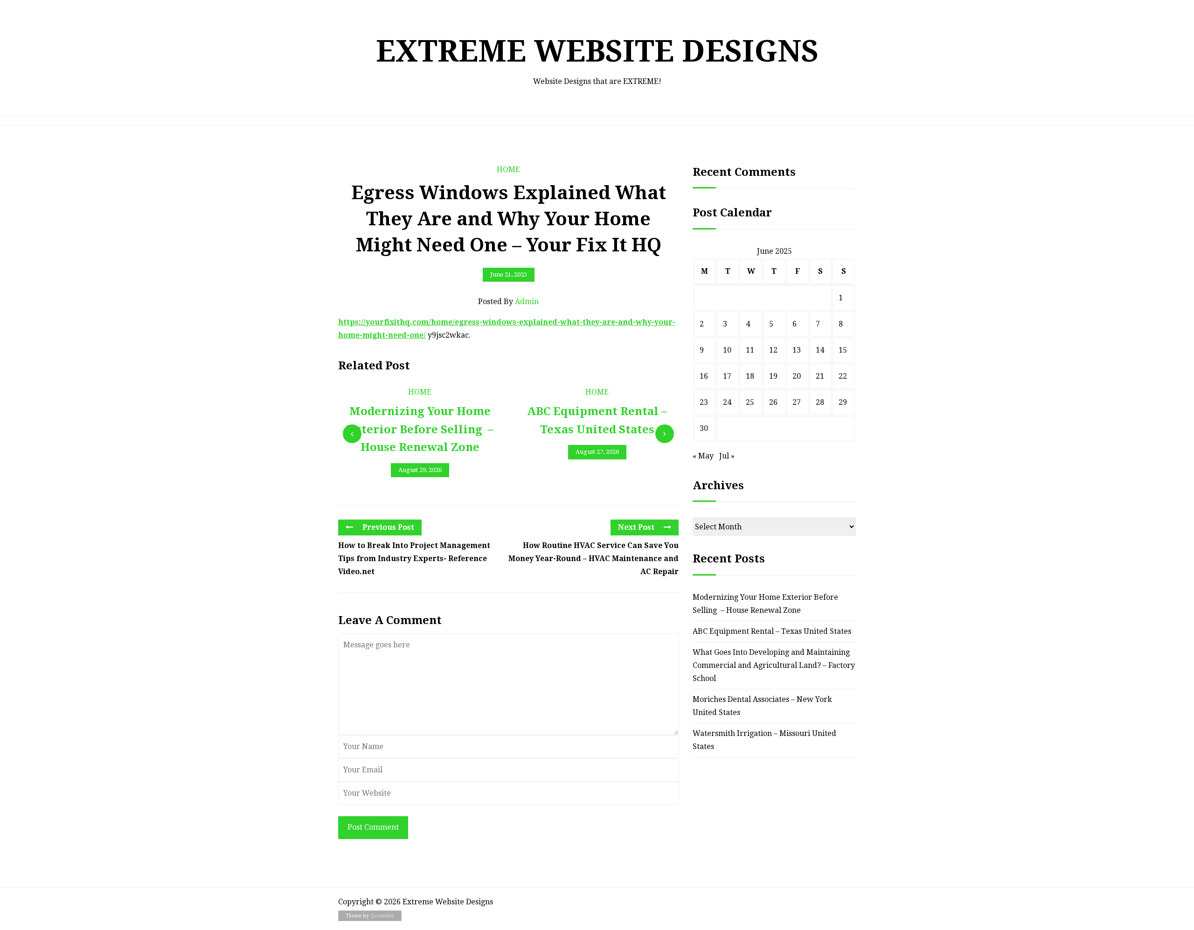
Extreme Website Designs (597, 51)
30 (704, 428)
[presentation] (352, 433)
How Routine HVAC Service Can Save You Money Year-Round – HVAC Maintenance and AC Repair (593, 558)
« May (703, 455)
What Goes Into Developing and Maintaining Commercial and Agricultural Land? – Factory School (774, 665)
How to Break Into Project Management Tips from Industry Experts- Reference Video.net (414, 558)
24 (727, 402)
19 (773, 376)
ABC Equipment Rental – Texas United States (772, 631)
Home (508, 169)
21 (820, 376)
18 (750, 376)
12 (773, 350)
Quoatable (382, 915)
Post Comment (373, 827)
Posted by (508, 301)
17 (727, 376)
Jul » (727, 455)
